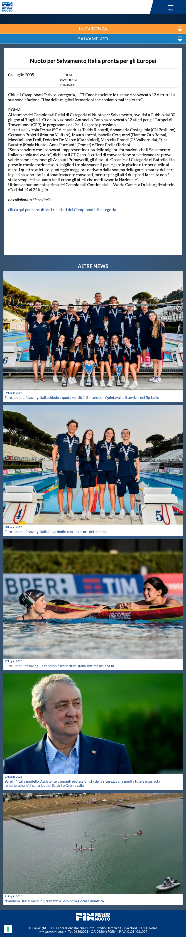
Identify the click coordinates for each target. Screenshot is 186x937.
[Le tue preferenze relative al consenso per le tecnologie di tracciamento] (8, 929)
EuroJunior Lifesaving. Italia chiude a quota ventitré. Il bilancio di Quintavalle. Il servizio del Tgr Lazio (82, 397)
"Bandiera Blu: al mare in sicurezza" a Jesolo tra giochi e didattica (54, 901)
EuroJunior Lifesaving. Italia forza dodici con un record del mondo (55, 531)
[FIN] (78, 7)
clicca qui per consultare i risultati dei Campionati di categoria (62, 209)
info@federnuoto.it (52, 932)
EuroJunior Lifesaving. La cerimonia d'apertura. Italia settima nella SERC (60, 665)
